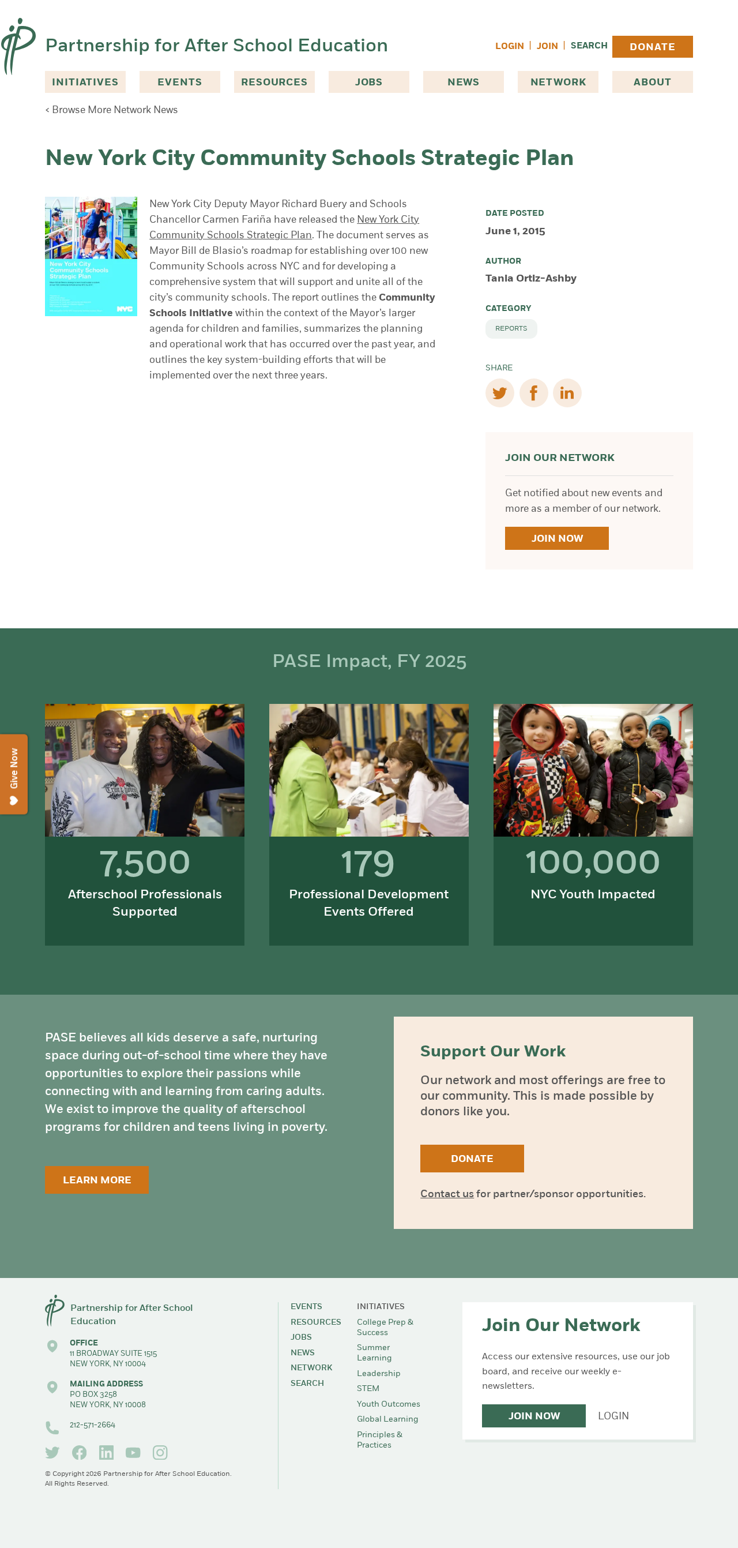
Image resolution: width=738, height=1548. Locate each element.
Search (589, 46)
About (652, 83)
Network (558, 83)
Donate (652, 48)
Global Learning (388, 1419)
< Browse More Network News (111, 110)
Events (179, 83)
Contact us (447, 1195)
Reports (511, 328)
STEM (368, 1389)
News (463, 83)
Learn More (97, 1181)
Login (509, 47)
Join (547, 47)
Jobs (369, 83)
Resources (274, 83)
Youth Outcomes (388, 1404)
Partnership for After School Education (216, 47)
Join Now (557, 539)
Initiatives (85, 83)
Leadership (379, 1374)
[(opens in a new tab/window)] (52, 1452)
